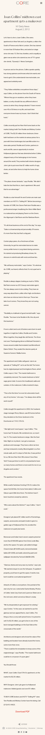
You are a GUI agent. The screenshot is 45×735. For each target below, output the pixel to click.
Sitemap (40, 728)
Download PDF (22, 712)
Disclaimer (31, 728)
